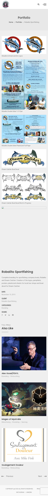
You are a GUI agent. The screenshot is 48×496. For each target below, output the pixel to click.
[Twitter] (5, 315)
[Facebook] (2, 315)
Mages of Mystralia (11, 419)
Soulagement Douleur (12, 465)
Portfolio (19, 22)
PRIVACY (39, 489)
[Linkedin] (9, 315)
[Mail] (13, 315)
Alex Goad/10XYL (10, 373)
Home (11, 22)
